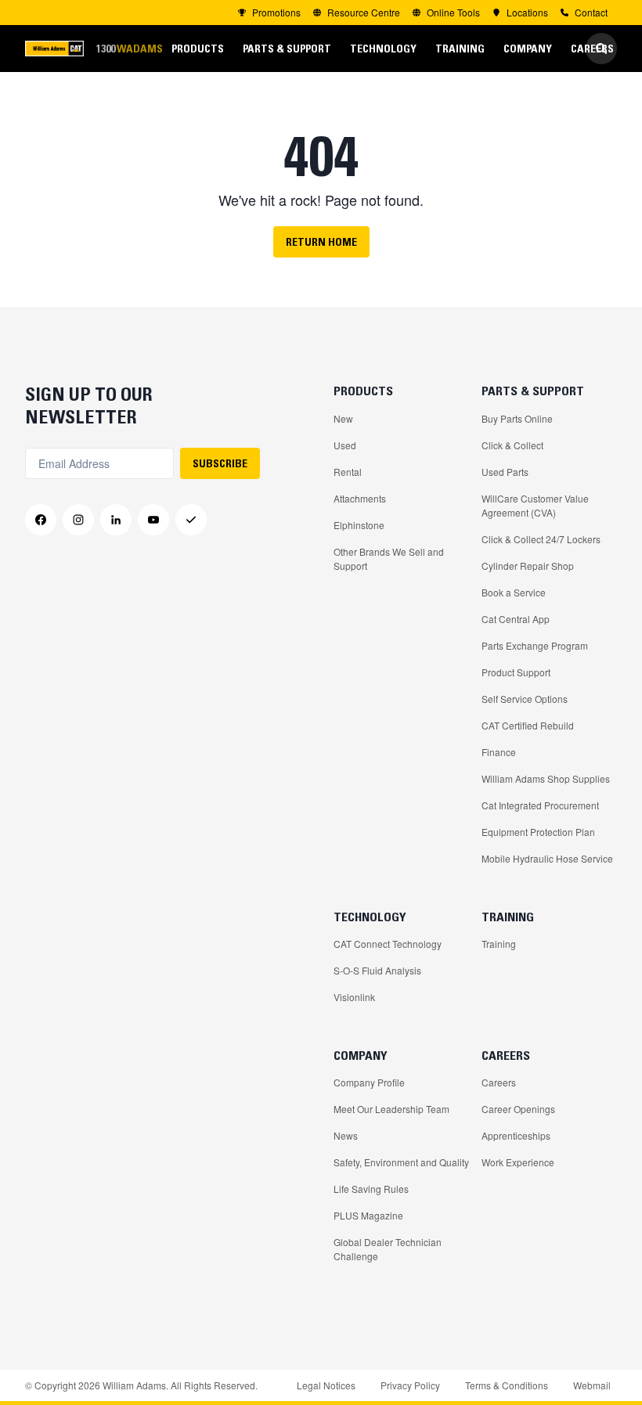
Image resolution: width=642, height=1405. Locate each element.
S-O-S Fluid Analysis (377, 970)
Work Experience (518, 1162)
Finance (499, 751)
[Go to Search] (601, 48)
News (346, 1135)
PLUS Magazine (368, 1215)
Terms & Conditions (506, 1385)
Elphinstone (359, 524)
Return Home (321, 242)
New (343, 418)
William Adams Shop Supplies (546, 778)
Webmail (592, 1385)
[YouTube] (153, 519)
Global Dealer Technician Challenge (388, 1249)
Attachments (360, 498)
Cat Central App (516, 618)
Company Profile (369, 1082)
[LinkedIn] (116, 519)
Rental (348, 471)
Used (345, 445)
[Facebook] (40, 519)
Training (499, 943)
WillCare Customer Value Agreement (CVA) (535, 505)
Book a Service (514, 592)
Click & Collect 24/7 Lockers (541, 539)
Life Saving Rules (371, 1188)
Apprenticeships (516, 1135)
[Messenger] (191, 519)
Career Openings (518, 1108)
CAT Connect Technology (388, 943)
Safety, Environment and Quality (401, 1162)
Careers (499, 1082)
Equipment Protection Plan (538, 831)
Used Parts (505, 471)
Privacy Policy (410, 1385)
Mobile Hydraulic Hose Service (547, 858)
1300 (129, 48)
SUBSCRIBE (220, 463)
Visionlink (354, 996)
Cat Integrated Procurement (540, 805)
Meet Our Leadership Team (391, 1108)
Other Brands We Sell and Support (389, 558)
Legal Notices (326, 1385)
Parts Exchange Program (535, 645)
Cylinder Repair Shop (528, 565)
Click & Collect (512, 445)
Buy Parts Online (517, 418)
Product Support (516, 672)
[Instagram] (78, 519)
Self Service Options (525, 698)
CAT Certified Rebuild (528, 725)
